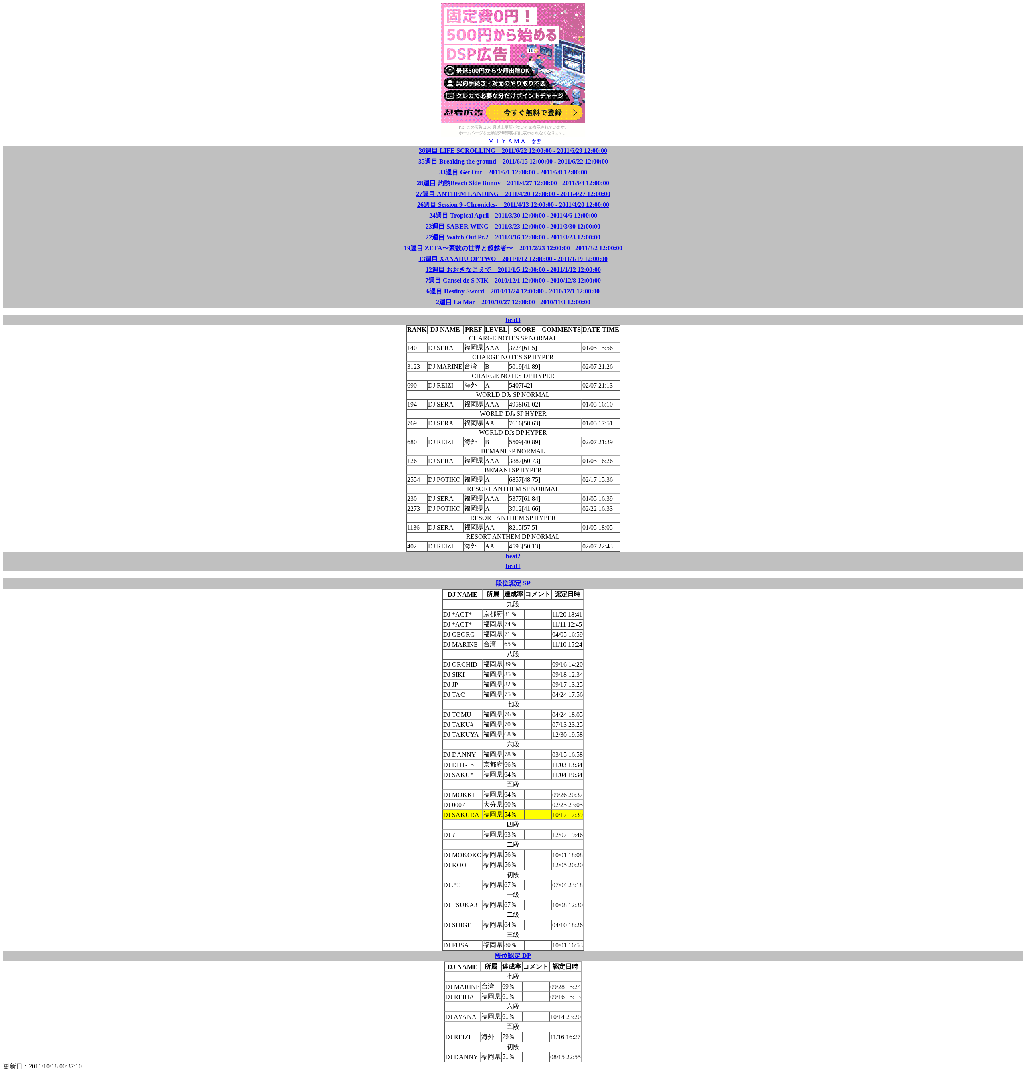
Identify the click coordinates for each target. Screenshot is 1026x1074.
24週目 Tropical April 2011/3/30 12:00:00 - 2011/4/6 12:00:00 (513, 215)
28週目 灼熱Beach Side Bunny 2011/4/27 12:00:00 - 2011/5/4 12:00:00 (513, 183)
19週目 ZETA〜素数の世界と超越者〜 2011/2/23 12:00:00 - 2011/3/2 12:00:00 (513, 248)
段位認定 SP (513, 583)
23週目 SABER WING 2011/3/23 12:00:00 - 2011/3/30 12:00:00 (513, 226)
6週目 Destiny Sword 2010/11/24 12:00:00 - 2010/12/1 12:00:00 (513, 291)
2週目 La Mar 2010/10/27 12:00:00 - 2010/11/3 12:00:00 (513, 302)
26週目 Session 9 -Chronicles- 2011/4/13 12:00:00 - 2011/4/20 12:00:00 (513, 204)
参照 (536, 141)
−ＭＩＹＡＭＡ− (507, 141)
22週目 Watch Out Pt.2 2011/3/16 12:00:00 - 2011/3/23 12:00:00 (513, 237)
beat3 (513, 319)
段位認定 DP (513, 955)
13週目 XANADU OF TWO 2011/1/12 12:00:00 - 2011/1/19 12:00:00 (513, 258)
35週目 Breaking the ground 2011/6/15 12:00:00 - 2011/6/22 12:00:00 (513, 161)
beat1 (513, 565)
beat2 (513, 556)
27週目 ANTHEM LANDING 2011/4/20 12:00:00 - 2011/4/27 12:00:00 (513, 193)
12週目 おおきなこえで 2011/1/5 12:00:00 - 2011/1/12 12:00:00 (513, 269)
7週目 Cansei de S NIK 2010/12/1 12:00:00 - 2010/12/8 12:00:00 (513, 280)
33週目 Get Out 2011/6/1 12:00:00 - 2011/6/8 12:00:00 (513, 172)
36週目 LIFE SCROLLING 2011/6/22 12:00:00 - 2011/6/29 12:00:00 (513, 150)
